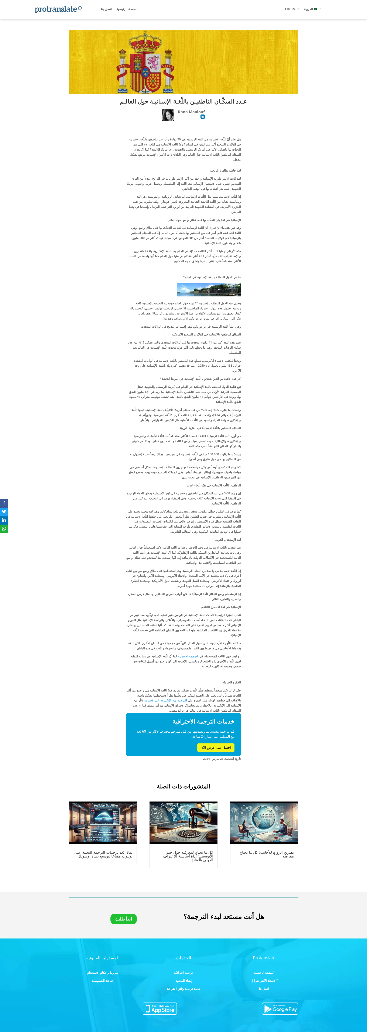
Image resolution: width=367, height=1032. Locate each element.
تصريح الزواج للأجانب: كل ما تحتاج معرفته (267, 854)
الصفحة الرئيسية (127, 9)
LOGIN (290, 9)
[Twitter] (4, 512)
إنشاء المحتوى (183, 981)
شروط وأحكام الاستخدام (102, 973)
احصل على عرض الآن (216, 747)
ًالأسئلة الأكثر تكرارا (264, 981)
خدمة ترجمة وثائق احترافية (183, 989)
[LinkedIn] (4, 520)
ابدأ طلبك (123, 919)
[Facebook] (4, 503)
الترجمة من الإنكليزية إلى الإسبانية (165, 700)
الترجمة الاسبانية (188, 656)
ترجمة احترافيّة (183, 973)
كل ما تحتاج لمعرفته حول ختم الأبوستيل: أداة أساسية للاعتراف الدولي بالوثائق (188, 856)
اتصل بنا (106, 9)
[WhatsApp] (4, 529)
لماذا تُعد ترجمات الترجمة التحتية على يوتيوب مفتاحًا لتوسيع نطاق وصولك (103, 854)
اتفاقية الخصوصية (103, 981)
